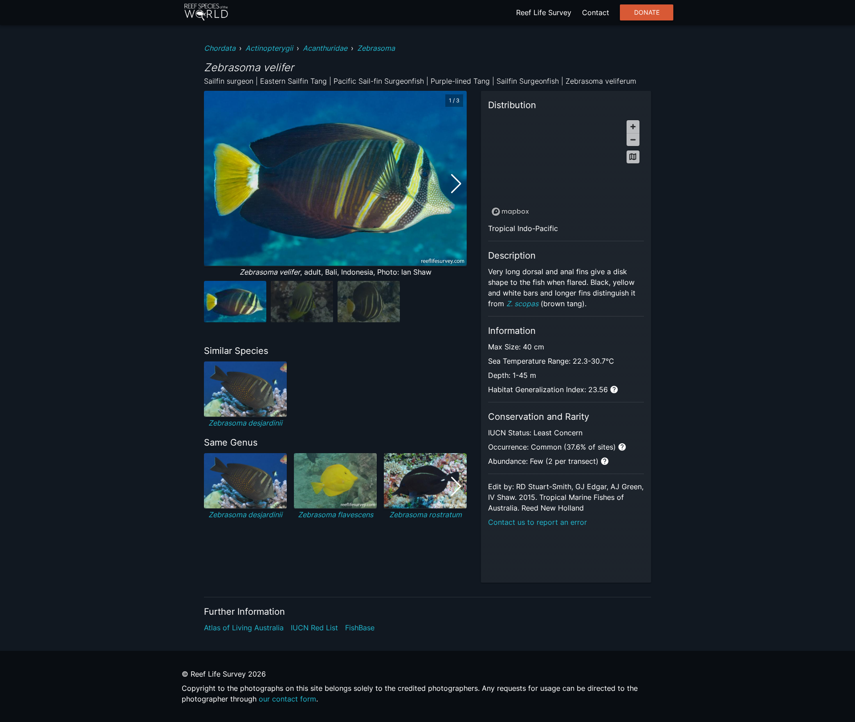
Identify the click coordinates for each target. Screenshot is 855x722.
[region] (566, 167)
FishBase (360, 627)
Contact (595, 12)
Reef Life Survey (543, 12)
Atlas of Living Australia (244, 627)
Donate (647, 12)
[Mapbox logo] (510, 212)
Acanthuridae (325, 48)
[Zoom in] (633, 126)
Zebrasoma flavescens (335, 514)
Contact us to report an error (537, 522)
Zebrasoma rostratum (425, 514)
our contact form (287, 698)
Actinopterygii (269, 48)
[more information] (614, 389)
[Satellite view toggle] (633, 156)
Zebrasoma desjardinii (245, 422)
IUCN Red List (314, 627)
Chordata (220, 48)
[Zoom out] (633, 139)
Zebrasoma (376, 48)
